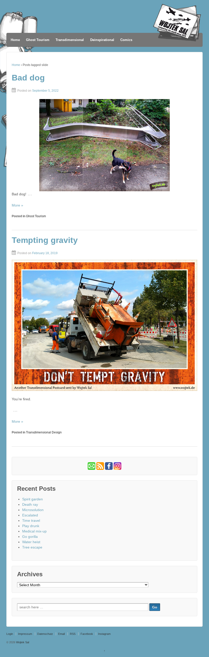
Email (61, 633)
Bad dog (28, 77)
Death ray (30, 504)
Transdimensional (70, 40)
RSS (72, 633)
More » (17, 205)
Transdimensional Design (44, 432)
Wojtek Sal (22, 642)
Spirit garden (32, 499)
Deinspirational (102, 40)
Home (15, 40)
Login (9, 633)
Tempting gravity (45, 240)
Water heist (31, 542)
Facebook (87, 633)
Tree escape (32, 547)
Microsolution (33, 510)
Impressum (25, 633)
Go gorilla (30, 537)
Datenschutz (45, 633)
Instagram (104, 633)
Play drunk (30, 526)
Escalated (30, 515)
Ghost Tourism (37, 40)
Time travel (31, 520)
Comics (126, 40)
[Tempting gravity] (104, 325)
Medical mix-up (34, 531)
